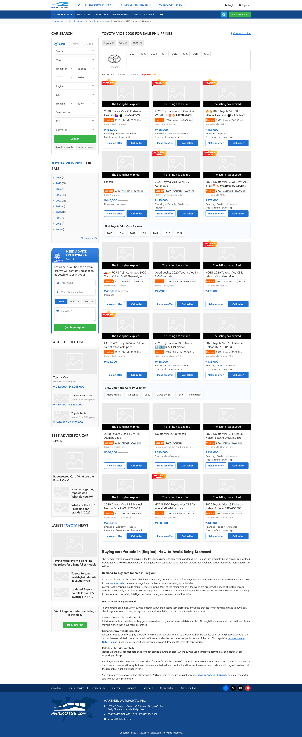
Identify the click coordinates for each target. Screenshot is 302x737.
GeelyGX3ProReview (171, 4)
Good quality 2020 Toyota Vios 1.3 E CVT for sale (176, 274)
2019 (58, 218)
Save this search (64, 147)
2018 (58, 223)
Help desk (148, 687)
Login (231, 5)
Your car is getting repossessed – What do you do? (83, 492)
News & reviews (144, 14)
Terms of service (75, 687)
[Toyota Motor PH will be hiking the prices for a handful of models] (75, 545)
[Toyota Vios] (75, 361)
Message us (77, 327)
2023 (59, 194)
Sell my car (239, 14)
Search (75, 139)
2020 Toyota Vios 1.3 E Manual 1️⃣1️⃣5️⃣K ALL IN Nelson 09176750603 (174, 345)
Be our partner (167, 687)
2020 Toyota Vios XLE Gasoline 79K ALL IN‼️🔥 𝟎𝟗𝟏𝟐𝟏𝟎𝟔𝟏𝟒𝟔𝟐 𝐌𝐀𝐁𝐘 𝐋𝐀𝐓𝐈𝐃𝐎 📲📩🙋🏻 (174, 113)
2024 (59, 189)
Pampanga (132, 394)
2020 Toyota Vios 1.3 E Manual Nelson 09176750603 (224, 345)
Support (131, 687)
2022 (59, 200)
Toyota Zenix (78, 413)
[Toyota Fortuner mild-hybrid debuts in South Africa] (61, 576)
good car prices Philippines (212, 675)
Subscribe (76, 625)
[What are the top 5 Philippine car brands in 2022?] (61, 507)
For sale (109, 182)
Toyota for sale (76, 21)
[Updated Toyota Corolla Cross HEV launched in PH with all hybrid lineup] (61, 592)
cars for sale (117, 583)
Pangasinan (195, 394)
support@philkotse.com (120, 719)
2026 (59, 177)
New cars (102, 14)
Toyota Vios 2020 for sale (171, 434)
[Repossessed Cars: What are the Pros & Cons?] (75, 460)
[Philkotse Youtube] (248, 688)
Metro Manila (114, 394)
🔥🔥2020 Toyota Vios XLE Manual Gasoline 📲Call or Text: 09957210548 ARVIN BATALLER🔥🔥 (226, 113)
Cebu (147, 394)
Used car (88, 301)
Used (90, 44)
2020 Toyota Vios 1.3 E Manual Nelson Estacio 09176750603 (224, 436)
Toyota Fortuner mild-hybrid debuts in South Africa (83, 577)
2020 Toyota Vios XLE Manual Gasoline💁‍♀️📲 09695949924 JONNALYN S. (122, 113)
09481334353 (115, 714)
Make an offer (114, 143)
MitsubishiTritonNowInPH (99, 4)
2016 (206, 53)
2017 (58, 229)
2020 (59, 212)
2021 (58, 206)
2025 (59, 183)
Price (120, 74)
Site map (116, 687)
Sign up (246, 5)
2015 (195, 53)
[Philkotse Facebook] (226, 688)
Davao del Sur (164, 394)
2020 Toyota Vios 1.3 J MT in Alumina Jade (122, 436)
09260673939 (140, 714)
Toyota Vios (60, 377)
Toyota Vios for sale (99, 21)
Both (62, 44)
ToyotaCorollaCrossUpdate (136, 4)
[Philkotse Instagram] (240, 688)
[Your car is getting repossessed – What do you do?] (61, 492)
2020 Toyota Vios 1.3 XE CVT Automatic (173, 184)
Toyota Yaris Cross (81, 395)
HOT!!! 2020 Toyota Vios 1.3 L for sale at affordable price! (124, 345)
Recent (134, 74)
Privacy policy (98, 687)
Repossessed (149, 74)
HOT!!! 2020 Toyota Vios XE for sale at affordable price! (225, 274)
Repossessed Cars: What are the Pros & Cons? (73, 478)
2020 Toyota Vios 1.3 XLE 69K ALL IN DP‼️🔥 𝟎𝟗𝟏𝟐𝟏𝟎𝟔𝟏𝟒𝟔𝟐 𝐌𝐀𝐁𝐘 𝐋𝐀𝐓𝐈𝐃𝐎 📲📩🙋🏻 (227, 184)
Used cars (83, 14)
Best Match (108, 74)
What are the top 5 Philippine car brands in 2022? (83, 508)
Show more (87, 238)
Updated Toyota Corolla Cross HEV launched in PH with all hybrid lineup (82, 593)
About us (56, 687)
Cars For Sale (63, 14)
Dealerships (121, 14)
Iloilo (180, 394)
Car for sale (58, 21)
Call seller (136, 143)
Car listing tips (188, 687)
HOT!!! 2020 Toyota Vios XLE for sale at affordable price (175, 506)
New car (74, 301)
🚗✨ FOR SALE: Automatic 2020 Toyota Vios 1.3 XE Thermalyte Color (125, 274)
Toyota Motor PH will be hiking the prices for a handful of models (74, 562)
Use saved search (85, 147)
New (75, 44)
